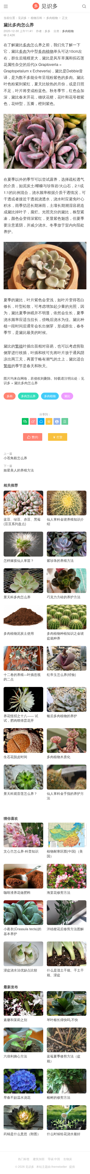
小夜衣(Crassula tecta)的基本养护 (22, 931)
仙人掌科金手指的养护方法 (65, 795)
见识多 (22, 18)
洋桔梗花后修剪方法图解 (65, 928)
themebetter (59, 1166)
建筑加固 (38, 1159)
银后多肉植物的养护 (62, 715)
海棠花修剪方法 (58, 892)
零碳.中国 (54, 1159)
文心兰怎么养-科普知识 (21, 851)
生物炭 (67, 1159)
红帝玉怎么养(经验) (61, 674)
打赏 (57, 437)
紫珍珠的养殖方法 (60, 560)
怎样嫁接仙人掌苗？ (19, 560)
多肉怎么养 (28, 396)
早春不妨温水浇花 (17, 1097)
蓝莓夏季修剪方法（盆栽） (63, 1058)
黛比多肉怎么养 (26, 382)
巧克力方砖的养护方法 (63, 596)
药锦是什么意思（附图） (22, 1133)
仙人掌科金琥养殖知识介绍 (65, 521)
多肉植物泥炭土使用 (19, 633)
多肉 (9, 396)
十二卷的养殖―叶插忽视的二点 (22, 677)
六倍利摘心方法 (15, 1056)
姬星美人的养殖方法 (19, 470)
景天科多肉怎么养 (17, 596)
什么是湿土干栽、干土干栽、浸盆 (65, 972)
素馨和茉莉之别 (15, 1019)
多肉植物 (52, 18)
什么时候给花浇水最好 (63, 1133)
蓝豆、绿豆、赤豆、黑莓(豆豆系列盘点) (22, 521)
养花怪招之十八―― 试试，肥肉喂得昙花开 (21, 718)
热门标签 (24, 1159)
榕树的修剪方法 (58, 1097)
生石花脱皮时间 (15, 756)
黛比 (67, 396)
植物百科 (36, 18)
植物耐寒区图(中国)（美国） (65, 853)
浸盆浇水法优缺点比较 (20, 970)
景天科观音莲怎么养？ (20, 793)
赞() (32, 437)
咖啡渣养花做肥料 (17, 892)
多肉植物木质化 (58, 756)
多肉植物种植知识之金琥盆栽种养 (65, 635)
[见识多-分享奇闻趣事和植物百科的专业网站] (45, 6)
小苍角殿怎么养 (15, 457)
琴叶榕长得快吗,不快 (62, 1019)
